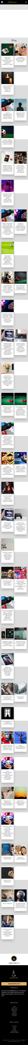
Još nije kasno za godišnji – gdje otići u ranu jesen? (7, 583)
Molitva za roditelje (7, 881)
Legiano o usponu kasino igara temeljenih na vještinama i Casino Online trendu (20, 527)
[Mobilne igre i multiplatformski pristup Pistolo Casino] (7, 634)
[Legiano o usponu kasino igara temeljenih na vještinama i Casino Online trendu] (20, 515)
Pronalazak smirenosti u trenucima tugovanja (20, 115)
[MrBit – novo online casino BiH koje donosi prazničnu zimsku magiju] (20, 458)
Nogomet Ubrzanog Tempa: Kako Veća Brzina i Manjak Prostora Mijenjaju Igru (7, 260)
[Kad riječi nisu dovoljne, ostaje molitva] (7, 689)
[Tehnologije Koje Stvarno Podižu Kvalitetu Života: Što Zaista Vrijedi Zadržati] (20, 335)
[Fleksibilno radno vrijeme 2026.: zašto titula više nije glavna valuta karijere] (7, 278)
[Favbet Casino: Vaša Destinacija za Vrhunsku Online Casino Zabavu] (7, 921)
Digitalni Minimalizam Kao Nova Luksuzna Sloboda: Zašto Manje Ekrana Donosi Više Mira (7, 380)
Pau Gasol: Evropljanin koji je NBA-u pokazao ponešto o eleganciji (20, 169)
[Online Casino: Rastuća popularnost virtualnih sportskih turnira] (7, 544)
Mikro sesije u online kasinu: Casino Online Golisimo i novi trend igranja (7, 168)
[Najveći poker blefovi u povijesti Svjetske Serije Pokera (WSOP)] (7, 488)
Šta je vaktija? (7, 903)
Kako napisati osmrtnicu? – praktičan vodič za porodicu (7, 88)
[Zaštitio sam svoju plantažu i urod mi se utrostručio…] (20, 634)
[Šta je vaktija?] (7, 895)
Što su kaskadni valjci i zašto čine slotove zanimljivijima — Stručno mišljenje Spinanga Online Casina (7, 615)
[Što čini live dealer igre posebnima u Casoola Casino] (20, 278)
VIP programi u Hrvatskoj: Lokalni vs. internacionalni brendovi (7, 409)
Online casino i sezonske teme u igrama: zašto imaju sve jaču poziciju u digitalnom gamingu (7, 318)
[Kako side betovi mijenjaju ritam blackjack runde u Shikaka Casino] (7, 50)
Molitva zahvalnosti (20, 858)
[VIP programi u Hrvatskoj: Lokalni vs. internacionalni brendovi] (7, 399)
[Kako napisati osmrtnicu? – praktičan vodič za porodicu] (7, 78)
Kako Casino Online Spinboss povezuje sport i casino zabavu (7, 142)
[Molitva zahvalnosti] (20, 849)
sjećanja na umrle (16, 1041)
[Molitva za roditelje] (7, 872)
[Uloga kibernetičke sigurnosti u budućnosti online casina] (7, 105)
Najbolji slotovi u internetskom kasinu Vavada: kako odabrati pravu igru (20, 227)
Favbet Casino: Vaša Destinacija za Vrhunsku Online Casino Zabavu (7, 933)
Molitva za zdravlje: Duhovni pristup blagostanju (7, 803)
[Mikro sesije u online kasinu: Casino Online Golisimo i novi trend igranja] (7, 158)
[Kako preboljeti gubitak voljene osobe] (7, 713)
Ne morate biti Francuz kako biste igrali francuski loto (20, 905)
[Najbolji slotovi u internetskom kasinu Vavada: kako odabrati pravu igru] (20, 215)
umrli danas (12, 1040)
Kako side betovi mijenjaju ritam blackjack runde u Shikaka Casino (7, 61)
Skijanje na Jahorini (20, 697)
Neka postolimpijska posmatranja (20, 747)
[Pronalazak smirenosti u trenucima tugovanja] (20, 105)
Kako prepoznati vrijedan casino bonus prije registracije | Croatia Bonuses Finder (7, 470)
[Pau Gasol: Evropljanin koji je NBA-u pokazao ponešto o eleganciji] (20, 158)
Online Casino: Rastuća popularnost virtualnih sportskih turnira (7, 556)
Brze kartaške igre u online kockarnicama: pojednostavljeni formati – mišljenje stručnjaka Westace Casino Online (7, 229)
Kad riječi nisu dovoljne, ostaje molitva (7, 698)
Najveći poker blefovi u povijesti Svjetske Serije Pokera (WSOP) (8, 498)
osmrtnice (18, 1040)
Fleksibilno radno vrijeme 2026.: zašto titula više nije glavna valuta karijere (7, 289)
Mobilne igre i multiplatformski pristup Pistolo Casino (7, 643)
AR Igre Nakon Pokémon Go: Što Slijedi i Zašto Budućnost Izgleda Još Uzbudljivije (7, 198)
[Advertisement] (14, 24)
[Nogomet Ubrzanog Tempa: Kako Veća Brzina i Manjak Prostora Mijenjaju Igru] (7, 248)
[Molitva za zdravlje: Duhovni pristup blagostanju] (7, 793)
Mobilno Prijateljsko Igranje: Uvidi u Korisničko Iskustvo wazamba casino (7, 671)
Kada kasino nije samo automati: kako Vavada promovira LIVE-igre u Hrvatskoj (20, 585)
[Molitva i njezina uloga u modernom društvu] (20, 793)
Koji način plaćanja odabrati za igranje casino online (8, 525)
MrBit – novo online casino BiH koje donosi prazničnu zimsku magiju (20, 469)
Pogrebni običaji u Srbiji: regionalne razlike (20, 59)
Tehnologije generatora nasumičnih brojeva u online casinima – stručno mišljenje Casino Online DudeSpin (7, 349)
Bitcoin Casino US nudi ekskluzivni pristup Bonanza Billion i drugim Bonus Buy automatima (7, 831)
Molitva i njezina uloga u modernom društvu (20, 803)
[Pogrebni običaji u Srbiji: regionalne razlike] (20, 50)
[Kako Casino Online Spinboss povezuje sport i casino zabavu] (7, 132)
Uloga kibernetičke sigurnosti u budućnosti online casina (7, 115)
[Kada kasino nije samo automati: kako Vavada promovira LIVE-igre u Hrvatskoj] (20, 573)
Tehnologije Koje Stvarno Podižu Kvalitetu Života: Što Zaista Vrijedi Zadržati (20, 347)
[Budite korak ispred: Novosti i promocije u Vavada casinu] (7, 737)
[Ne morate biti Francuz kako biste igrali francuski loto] (20, 895)
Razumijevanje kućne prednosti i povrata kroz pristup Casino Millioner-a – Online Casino (20, 411)
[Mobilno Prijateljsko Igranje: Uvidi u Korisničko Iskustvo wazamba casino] (7, 659)
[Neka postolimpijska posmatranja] (20, 737)
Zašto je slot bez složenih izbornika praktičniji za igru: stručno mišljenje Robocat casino (7, 440)
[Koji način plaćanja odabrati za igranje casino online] (7, 515)
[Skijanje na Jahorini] (20, 689)
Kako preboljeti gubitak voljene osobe (7, 723)
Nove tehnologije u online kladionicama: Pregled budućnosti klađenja (8, 775)
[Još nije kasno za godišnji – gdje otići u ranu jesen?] (7, 573)
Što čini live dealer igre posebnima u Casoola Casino (20, 287)
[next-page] (8, 945)
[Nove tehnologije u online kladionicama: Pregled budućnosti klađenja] (7, 763)
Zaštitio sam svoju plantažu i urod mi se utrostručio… (20, 643)
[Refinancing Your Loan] (7, 849)
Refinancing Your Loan (7, 858)
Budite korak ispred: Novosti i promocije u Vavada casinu (7, 747)
